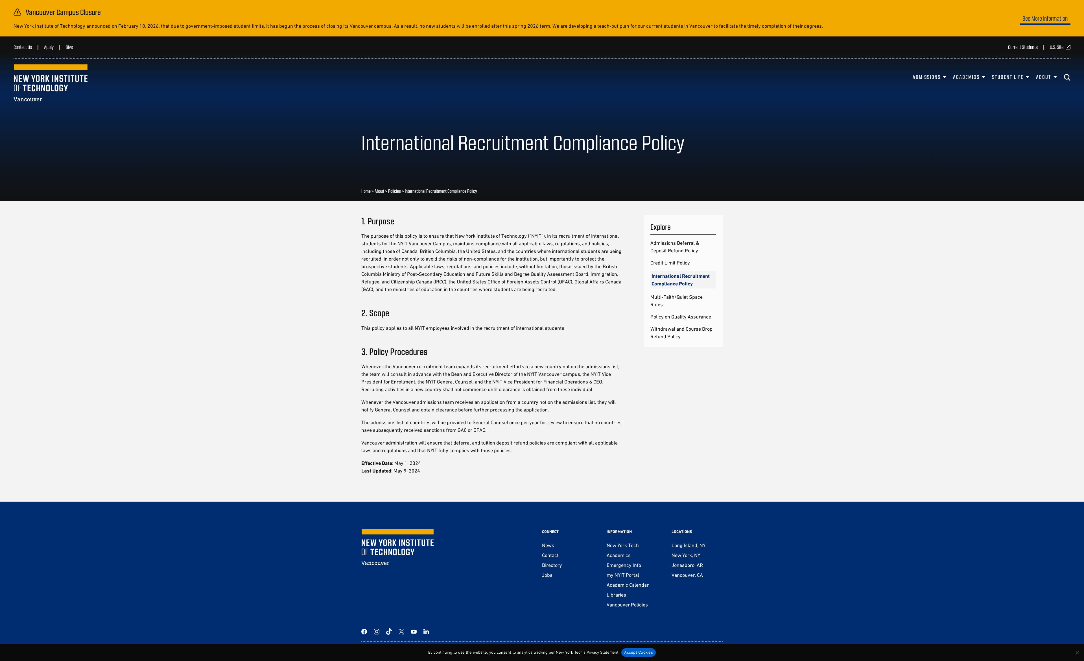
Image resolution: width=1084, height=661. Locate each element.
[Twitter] (401, 631)
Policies (394, 191)
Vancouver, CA (687, 575)
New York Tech (623, 545)
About (1043, 77)
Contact (550, 555)
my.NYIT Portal (623, 575)
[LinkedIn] (426, 631)
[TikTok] (389, 631)
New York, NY (686, 555)
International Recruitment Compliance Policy (681, 280)
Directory (552, 565)
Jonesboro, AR (687, 565)
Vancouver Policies (627, 605)
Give (69, 47)
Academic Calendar (628, 585)
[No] (1077, 652)
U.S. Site (1056, 47)
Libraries (616, 595)
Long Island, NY (688, 545)
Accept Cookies (638, 652)
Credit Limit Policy (670, 263)
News (548, 545)
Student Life (1008, 77)
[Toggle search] (1067, 77)
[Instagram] (376, 631)
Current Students (1023, 47)
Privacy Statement (603, 652)
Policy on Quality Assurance (680, 317)
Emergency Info (624, 565)
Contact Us (23, 47)
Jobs (547, 575)
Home (366, 191)
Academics (966, 77)
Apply (49, 47)
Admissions (927, 77)
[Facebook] (364, 631)
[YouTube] (414, 631)
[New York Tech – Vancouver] (51, 82)
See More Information (1045, 18)
